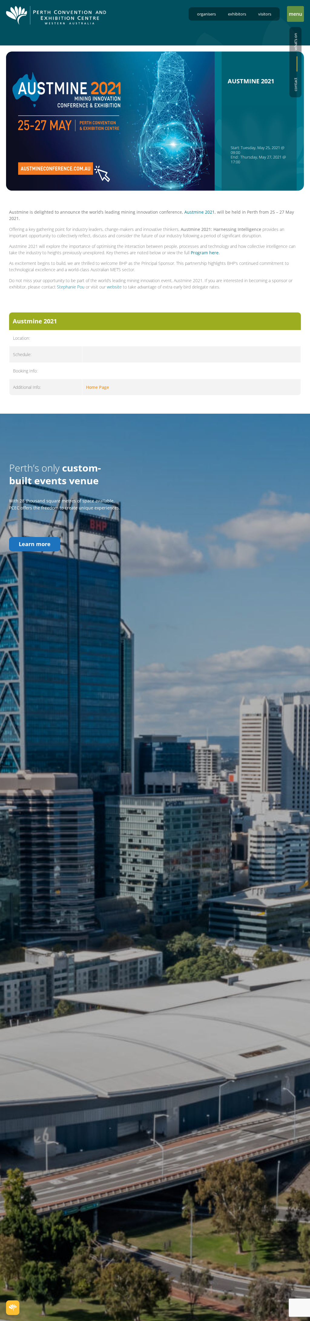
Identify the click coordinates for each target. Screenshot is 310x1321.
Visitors (264, 14)
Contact (295, 84)
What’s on (295, 41)
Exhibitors (237, 14)
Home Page (97, 387)
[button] (295, 14)
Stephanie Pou (70, 287)
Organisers (206, 14)
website (114, 287)
